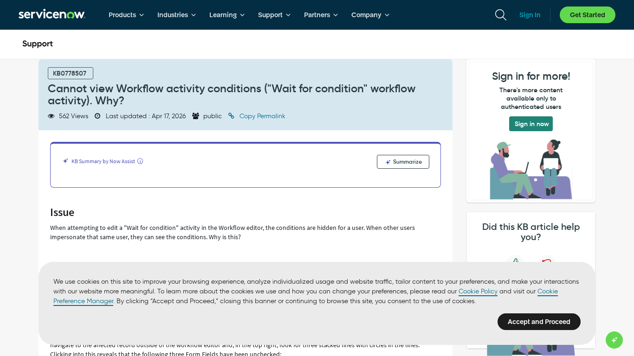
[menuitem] (126, 15)
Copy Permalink (261, 116)
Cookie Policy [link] (478, 291)
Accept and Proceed (539, 322)
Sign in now (532, 124)
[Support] (37, 44)
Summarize (407, 161)
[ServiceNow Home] (52, 15)
